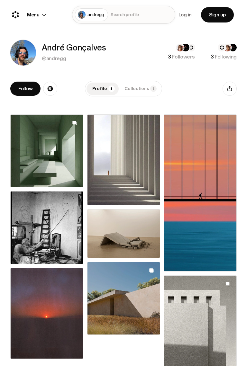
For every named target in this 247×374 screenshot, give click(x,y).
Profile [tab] (102, 88)
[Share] (230, 89)
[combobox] (141, 15)
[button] (23, 53)
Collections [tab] (139, 88)
